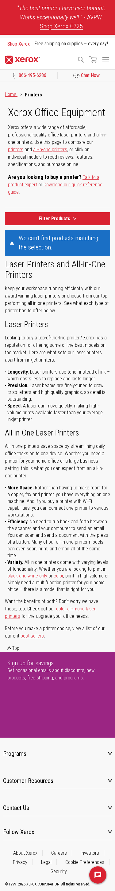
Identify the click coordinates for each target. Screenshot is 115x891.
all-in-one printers (50, 149)
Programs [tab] (14, 753)
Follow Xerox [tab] (18, 832)
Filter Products (54, 218)
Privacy (20, 862)
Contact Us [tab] (16, 808)
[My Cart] (93, 59)
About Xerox (25, 853)
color (58, 576)
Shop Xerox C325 (61, 26)
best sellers (32, 636)
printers (15, 149)
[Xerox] (38, 59)
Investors (90, 853)
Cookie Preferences (84, 862)
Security (59, 871)
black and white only (27, 576)
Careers (59, 853)
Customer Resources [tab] (28, 780)
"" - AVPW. (61, 17)
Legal (46, 862)
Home (11, 94)
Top (15, 648)
